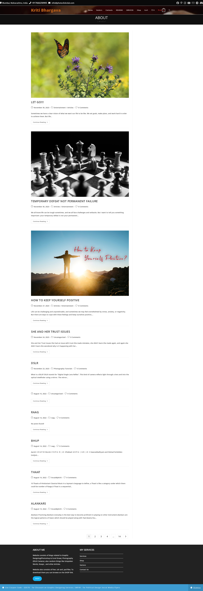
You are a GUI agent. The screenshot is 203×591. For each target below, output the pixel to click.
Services (83, 556)
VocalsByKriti (56, 477)
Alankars (38, 503)
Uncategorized (60, 337)
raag (53, 418)
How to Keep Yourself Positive (55, 300)
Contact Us (84, 569)
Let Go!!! (37, 102)
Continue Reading (41, 122)
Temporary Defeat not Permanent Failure (64, 201)
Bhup (35, 441)
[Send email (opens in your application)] (193, 3)
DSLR (34, 363)
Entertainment (60, 107)
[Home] (98, 21)
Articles (70, 107)
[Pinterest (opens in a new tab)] (181, 3)
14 (119, 536)
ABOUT (103, 21)
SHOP (67, 572)
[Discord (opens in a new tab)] (201, 3)
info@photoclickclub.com (62, 3)
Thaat (35, 472)
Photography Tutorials (63, 368)
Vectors (83, 565)
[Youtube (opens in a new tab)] (189, 3)
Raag (35, 412)
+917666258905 (40, 2)
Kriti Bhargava (46, 10)
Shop (82, 560)
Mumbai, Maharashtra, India (15, 3)
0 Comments (83, 107)
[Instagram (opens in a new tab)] (185, 3)
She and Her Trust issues (50, 331)
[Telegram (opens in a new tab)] (197, 3)
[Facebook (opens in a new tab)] (178, 3)
